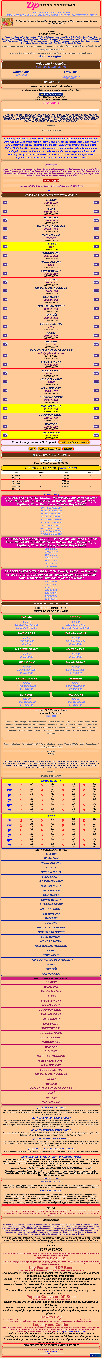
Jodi (5, 202)
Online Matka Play (51, 494)
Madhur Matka (7, 1210)
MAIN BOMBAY (51, 936)
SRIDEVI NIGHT (51, 872)
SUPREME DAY (51, 899)
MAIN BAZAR (51, 890)
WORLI (51, 950)
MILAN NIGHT (51, 876)
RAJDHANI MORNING (51, 927)
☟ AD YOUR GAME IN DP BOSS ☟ (51, 959)
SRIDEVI (51, 853)
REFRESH (95, 1355)
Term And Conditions (56, 1353)
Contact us (54, 1351)
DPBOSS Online (68, 1331)
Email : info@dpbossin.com (74, 442)
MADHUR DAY (51, 913)
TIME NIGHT (51, 955)
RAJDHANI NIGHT (51, 881)
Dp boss (51, 191)
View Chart (67, 468)
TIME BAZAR (51, 895)
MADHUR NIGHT (51, 909)
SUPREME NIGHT (51, 904)
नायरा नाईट (51, 969)
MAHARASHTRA (51, 941)
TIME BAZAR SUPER (51, 932)
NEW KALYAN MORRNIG (51, 945)
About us (47, 1351)
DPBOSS (59, 1331)
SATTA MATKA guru (30, 1210)
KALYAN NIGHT (51, 885)
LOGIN (32, 449)
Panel (96, 202)
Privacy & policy (44, 1353)
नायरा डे (51, 964)
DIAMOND (51, 922)
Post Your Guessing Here (49, 449)
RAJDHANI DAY (51, 862)
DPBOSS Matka (80, 1331)
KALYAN (51, 867)
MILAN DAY (51, 858)
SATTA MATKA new (18, 1210)
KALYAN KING (51, 973)
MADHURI (51, 918)
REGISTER (68, 449)
